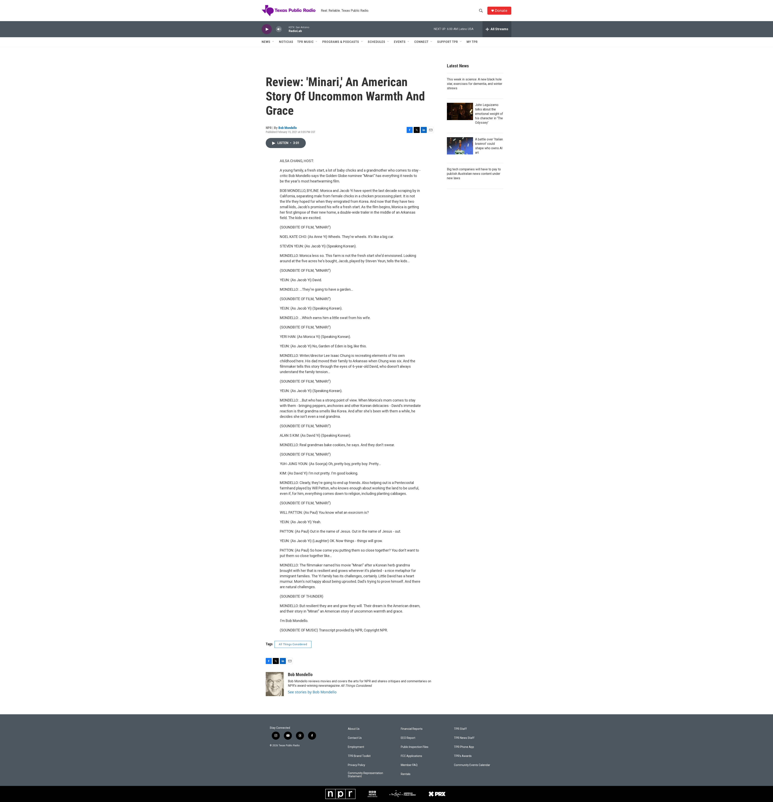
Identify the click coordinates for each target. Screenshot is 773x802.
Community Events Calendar (472, 765)
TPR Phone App (464, 746)
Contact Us (355, 737)
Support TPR (447, 41)
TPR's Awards (463, 756)
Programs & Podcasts (340, 41)
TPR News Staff (464, 737)
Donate (501, 10)
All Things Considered (293, 644)
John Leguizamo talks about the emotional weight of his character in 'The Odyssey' (489, 114)
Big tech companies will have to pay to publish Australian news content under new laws (474, 173)
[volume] (278, 29)
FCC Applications (411, 756)
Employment (356, 746)
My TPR (472, 41)
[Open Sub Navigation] (273, 41)
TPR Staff (460, 728)
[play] (267, 29)
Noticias (286, 41)
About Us (354, 728)
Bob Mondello (287, 128)
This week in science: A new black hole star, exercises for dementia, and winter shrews (474, 83)
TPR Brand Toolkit (359, 756)
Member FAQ (409, 765)
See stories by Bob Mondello (312, 692)
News (266, 41)
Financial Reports (412, 728)
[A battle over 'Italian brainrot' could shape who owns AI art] (460, 145)
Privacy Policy (356, 765)
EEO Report (408, 737)
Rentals (405, 774)
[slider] (285, 29)
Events (400, 41)
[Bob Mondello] (275, 684)
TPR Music (305, 41)
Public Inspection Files (414, 746)
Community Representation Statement (365, 775)
